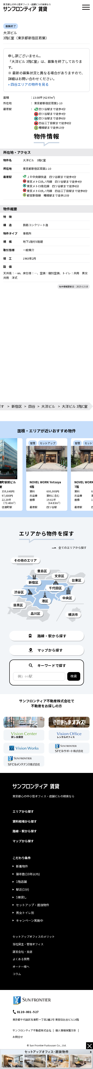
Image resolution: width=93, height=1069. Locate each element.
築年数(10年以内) (28, 874)
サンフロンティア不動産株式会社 (32, 1030)
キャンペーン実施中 (29, 920)
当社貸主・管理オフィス (28, 944)
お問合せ (18, 1037)
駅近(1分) (22, 889)
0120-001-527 (28, 1012)
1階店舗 (21, 881)
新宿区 (16, 406)
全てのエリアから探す (72, 548)
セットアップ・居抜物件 (32, 905)
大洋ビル (48, 406)
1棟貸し (21, 897)
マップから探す (23, 841)
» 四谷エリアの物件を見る (28, 84)
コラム (17, 974)
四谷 (31, 406)
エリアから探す (23, 811)
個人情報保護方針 (65, 1030)
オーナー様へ (21, 966)
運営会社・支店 (22, 952)
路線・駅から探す (25, 831)
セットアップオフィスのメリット (34, 936)
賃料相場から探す (25, 821)
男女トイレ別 (25, 912)
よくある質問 (21, 959)
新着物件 (22, 866)
